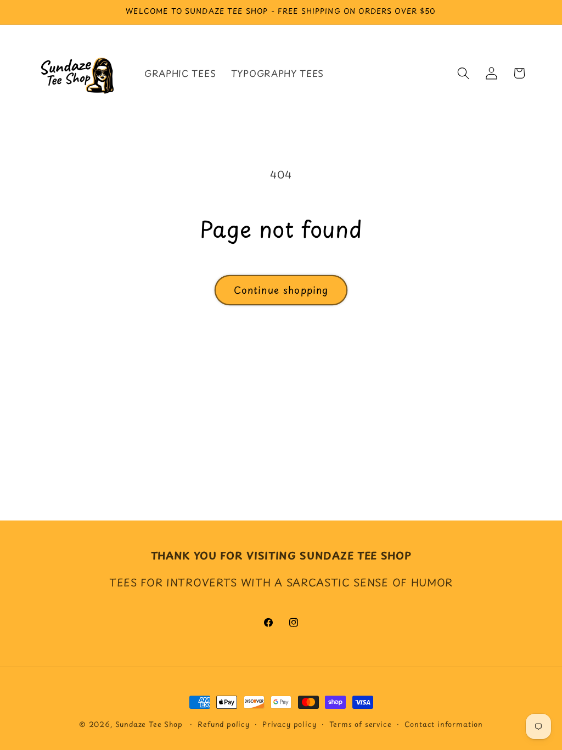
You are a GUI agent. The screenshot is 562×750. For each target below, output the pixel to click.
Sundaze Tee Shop (149, 724)
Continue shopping (281, 290)
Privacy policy (289, 724)
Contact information (443, 724)
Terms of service (360, 724)
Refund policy (223, 724)
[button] (463, 73)
